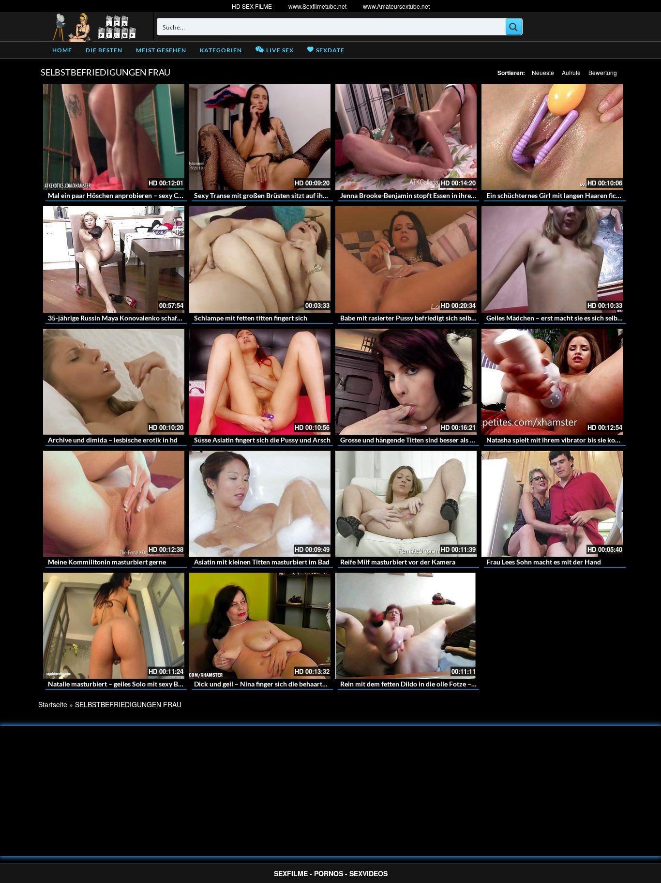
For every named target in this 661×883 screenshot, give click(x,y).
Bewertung (602, 72)
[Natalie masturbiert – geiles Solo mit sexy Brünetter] (113, 626)
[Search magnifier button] (514, 26)
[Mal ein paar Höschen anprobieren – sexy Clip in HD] (113, 137)
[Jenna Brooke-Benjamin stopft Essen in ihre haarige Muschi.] (406, 137)
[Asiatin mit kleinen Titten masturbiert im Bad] (259, 504)
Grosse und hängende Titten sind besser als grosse (414, 440)
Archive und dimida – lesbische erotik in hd (113, 440)
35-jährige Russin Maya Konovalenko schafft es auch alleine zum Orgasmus (160, 318)
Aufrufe (571, 72)
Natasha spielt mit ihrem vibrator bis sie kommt (557, 440)
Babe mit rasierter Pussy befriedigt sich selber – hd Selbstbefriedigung (445, 318)
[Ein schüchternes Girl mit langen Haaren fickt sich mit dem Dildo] (552, 137)
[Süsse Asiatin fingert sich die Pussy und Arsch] (259, 382)
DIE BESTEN (104, 50)
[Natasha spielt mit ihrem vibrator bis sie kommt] (552, 382)
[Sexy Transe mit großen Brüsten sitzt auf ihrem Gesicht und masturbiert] (259, 137)
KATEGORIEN (221, 50)
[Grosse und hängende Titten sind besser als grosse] (406, 382)
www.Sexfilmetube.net (317, 6)
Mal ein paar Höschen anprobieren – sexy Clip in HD (126, 195)
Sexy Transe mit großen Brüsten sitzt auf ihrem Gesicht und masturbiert (301, 195)
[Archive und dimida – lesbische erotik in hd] (113, 382)
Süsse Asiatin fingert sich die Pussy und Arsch (262, 440)
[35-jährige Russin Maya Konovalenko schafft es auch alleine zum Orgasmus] (113, 259)
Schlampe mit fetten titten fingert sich (250, 318)
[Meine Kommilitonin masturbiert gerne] (113, 504)
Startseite (52, 704)
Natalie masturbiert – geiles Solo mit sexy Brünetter (125, 684)
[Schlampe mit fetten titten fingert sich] (259, 259)
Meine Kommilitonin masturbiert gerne (107, 562)
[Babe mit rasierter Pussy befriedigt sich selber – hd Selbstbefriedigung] (406, 259)
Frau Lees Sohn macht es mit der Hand (543, 562)
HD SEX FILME (252, 6)
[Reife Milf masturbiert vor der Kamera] (406, 504)
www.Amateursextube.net (396, 6)
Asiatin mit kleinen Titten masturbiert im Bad (262, 562)
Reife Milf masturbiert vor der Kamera (397, 562)
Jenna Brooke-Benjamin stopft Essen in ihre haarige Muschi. (430, 195)
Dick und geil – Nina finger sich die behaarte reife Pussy (277, 684)
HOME (62, 50)
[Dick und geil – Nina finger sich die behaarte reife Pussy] (259, 626)
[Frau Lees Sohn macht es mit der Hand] (552, 504)
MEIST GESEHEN (161, 50)
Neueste (543, 72)
